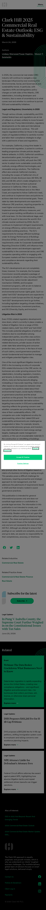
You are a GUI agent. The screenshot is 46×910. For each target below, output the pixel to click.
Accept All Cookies (22, 457)
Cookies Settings (23, 463)
